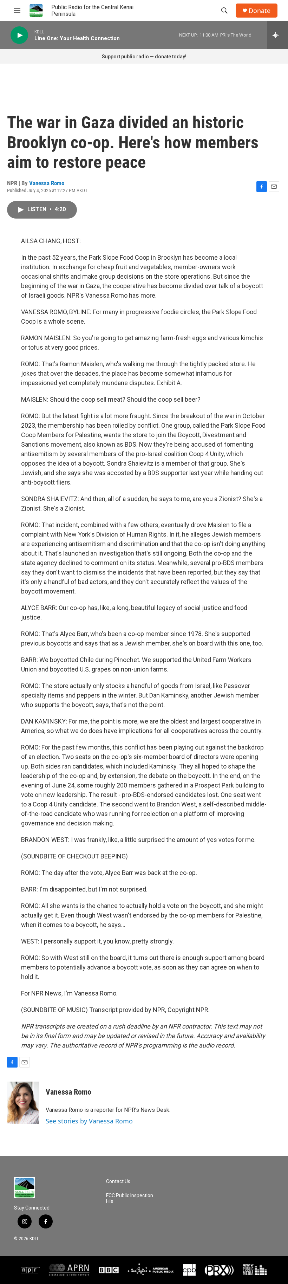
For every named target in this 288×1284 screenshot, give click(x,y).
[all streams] (277, 35)
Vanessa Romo (46, 183)
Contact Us (118, 1181)
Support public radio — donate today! (144, 56)
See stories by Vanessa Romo (89, 1121)
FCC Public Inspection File (129, 1198)
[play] (19, 35)
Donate (259, 10)
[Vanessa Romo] (23, 1103)
